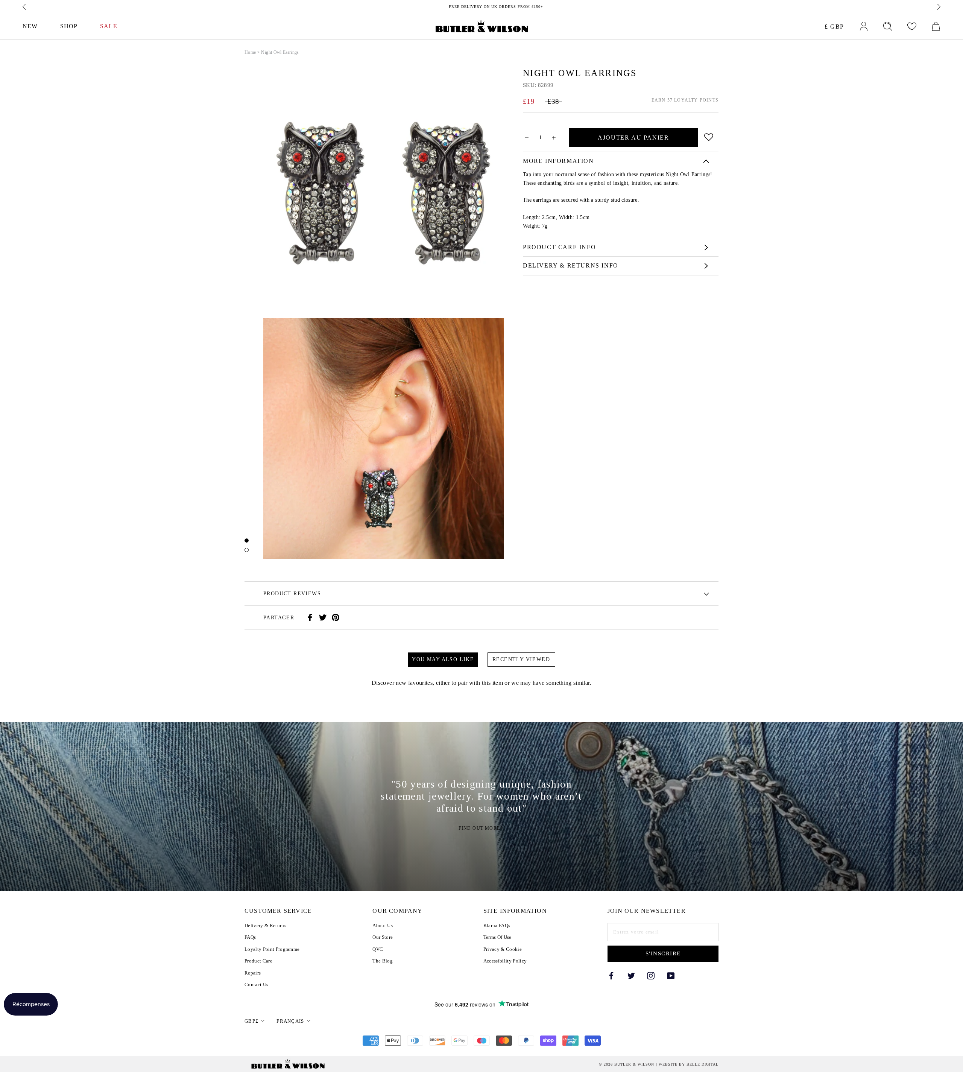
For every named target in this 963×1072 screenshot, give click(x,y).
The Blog (382, 961)
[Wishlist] (911, 26)
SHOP (68, 26)
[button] (709, 135)
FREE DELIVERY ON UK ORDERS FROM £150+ (481, 7)
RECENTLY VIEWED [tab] (521, 659)
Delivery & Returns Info (570, 265)
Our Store (382, 937)
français (290, 1021)
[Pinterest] (335, 617)
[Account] (863, 26)
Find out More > (482, 828)
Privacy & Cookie (502, 949)
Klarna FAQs (496, 925)
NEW (30, 26)
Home (250, 52)
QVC (377, 949)
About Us (382, 925)
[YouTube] (670, 975)
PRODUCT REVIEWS (292, 593)
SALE (108, 26)
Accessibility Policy (505, 961)
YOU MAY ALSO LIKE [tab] (443, 659)
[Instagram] (651, 975)
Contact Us (256, 984)
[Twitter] (323, 617)
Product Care (258, 961)
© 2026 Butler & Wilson (626, 1064)
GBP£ (251, 1021)
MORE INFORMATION (558, 161)
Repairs (253, 973)
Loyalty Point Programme (272, 949)
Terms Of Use (497, 937)
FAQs (250, 937)
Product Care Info (559, 247)
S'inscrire (663, 953)
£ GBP (834, 26)
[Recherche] (887, 26)
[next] (938, 7)
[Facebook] (310, 617)
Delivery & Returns (265, 925)
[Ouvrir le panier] (935, 26)
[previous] (25, 7)
